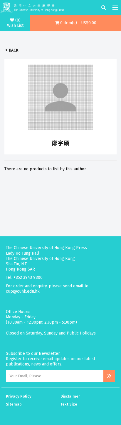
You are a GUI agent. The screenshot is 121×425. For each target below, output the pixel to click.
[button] (76, 23)
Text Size (68, 404)
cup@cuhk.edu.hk (23, 291)
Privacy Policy (18, 396)
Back (13, 50)
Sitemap (14, 404)
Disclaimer (70, 396)
